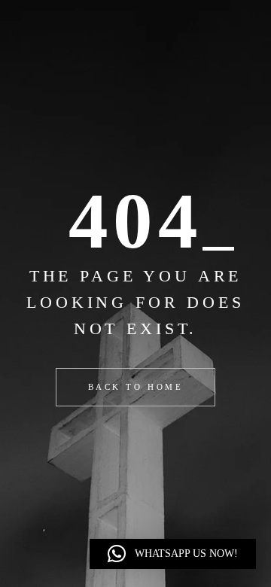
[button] (173, 554)
